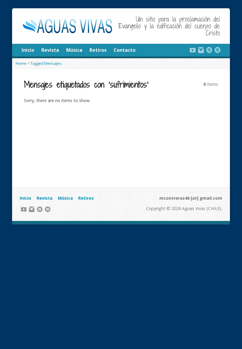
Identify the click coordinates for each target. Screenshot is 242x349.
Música (74, 50)
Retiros (98, 50)
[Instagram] (201, 50)
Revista (50, 50)
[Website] (209, 50)
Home (21, 63)
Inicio (28, 50)
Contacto (124, 50)
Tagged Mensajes (46, 63)
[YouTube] (193, 50)
